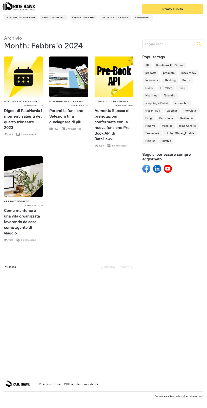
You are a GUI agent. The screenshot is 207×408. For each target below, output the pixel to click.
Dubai (149, 88)
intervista (190, 110)
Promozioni (143, 17)
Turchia (166, 141)
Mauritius (151, 95)
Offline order (72, 384)
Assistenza (91, 384)
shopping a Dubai (156, 103)
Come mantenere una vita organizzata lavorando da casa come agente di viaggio (22, 221)
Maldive (150, 126)
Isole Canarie (187, 126)
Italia (182, 88)
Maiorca (150, 141)
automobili (181, 103)
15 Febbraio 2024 (33, 205)
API (147, 65)
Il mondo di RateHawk (21, 17)
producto (169, 73)
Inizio (12, 267)
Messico (167, 126)
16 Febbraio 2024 (124, 105)
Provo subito (172, 9)
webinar (172, 110)
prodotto (150, 73)
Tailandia (169, 95)
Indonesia (151, 80)
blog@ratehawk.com (190, 396)
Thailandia (186, 118)
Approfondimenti (83, 17)
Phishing (170, 80)
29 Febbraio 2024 (33, 105)
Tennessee (152, 133)
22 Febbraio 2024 (78, 105)
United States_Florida (180, 133)
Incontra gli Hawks (115, 17)
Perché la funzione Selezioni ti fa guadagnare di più (66, 116)
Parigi (149, 118)
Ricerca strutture (50, 384)
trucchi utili (152, 110)
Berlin (186, 80)
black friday (188, 73)
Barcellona (166, 118)
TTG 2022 (165, 88)
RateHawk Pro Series (169, 65)
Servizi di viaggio (53, 17)
